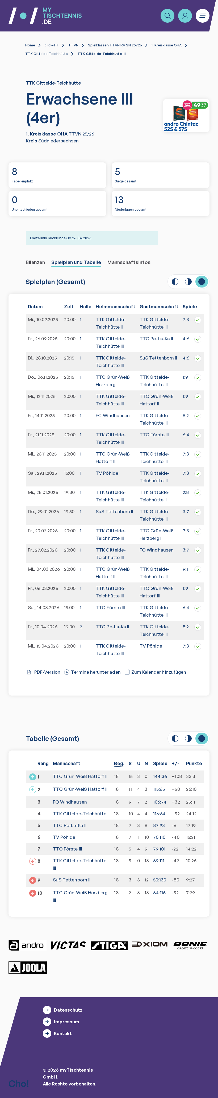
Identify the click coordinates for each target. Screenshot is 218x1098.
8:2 (186, 415)
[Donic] (190, 945)
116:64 (159, 813)
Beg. (119, 763)
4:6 (186, 338)
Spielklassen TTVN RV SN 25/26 (115, 45)
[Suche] (167, 16)
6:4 (186, 434)
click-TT (52, 45)
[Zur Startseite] (45, 15)
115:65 (159, 789)
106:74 (159, 802)
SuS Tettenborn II (158, 358)
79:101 (159, 849)
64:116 (159, 892)
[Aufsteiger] (32, 777)
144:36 (160, 776)
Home (30, 45)
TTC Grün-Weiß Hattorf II (113, 572)
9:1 (185, 569)
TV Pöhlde (107, 473)
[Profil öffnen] (185, 16)
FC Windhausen (113, 415)
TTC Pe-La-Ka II (156, 338)
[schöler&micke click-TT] (186, 115)
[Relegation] (32, 789)
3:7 (186, 511)
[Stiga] (109, 945)
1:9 (185, 377)
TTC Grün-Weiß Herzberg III (113, 380)
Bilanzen (35, 262)
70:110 (159, 837)
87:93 (159, 825)
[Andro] (28, 945)
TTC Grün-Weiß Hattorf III (113, 457)
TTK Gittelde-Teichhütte (46, 53)
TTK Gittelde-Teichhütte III (111, 342)
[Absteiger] (32, 880)
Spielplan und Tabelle (76, 262)
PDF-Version (47, 672)
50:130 (159, 880)
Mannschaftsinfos (128, 262)
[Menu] (202, 16)
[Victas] (68, 945)
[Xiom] (150, 944)
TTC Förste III (154, 434)
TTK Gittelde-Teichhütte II (111, 323)
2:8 (186, 492)
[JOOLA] (28, 967)
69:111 (158, 860)
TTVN (73, 45)
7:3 (186, 319)
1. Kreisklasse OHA (167, 45)
